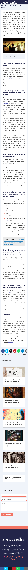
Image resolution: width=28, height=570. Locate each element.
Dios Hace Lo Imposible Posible (20, 355)
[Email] (26, 568)
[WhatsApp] (18, 351)
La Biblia (11, 292)
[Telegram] (22, 351)
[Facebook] (3, 351)
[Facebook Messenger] (7, 351)
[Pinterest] (14, 351)
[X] (10, 351)
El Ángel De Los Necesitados (5, 355)
